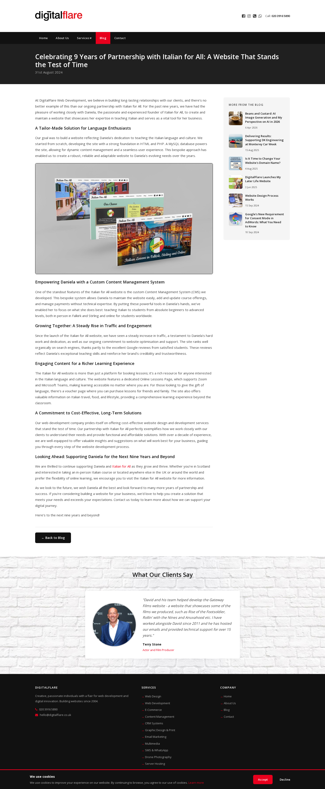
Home (43, 38)
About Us (62, 38)
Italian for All (121, 466)
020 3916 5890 (280, 16)
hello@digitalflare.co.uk (55, 715)
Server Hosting (155, 764)
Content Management (159, 717)
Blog (103, 38)
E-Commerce (153, 710)
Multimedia (152, 744)
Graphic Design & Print (160, 730)
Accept (263, 779)
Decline (285, 779)
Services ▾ (84, 38)
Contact (120, 38)
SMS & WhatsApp (156, 750)
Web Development (157, 703)
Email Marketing (155, 737)
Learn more (196, 783)
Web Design (153, 696)
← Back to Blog (53, 538)
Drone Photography (158, 757)
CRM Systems (154, 723)
